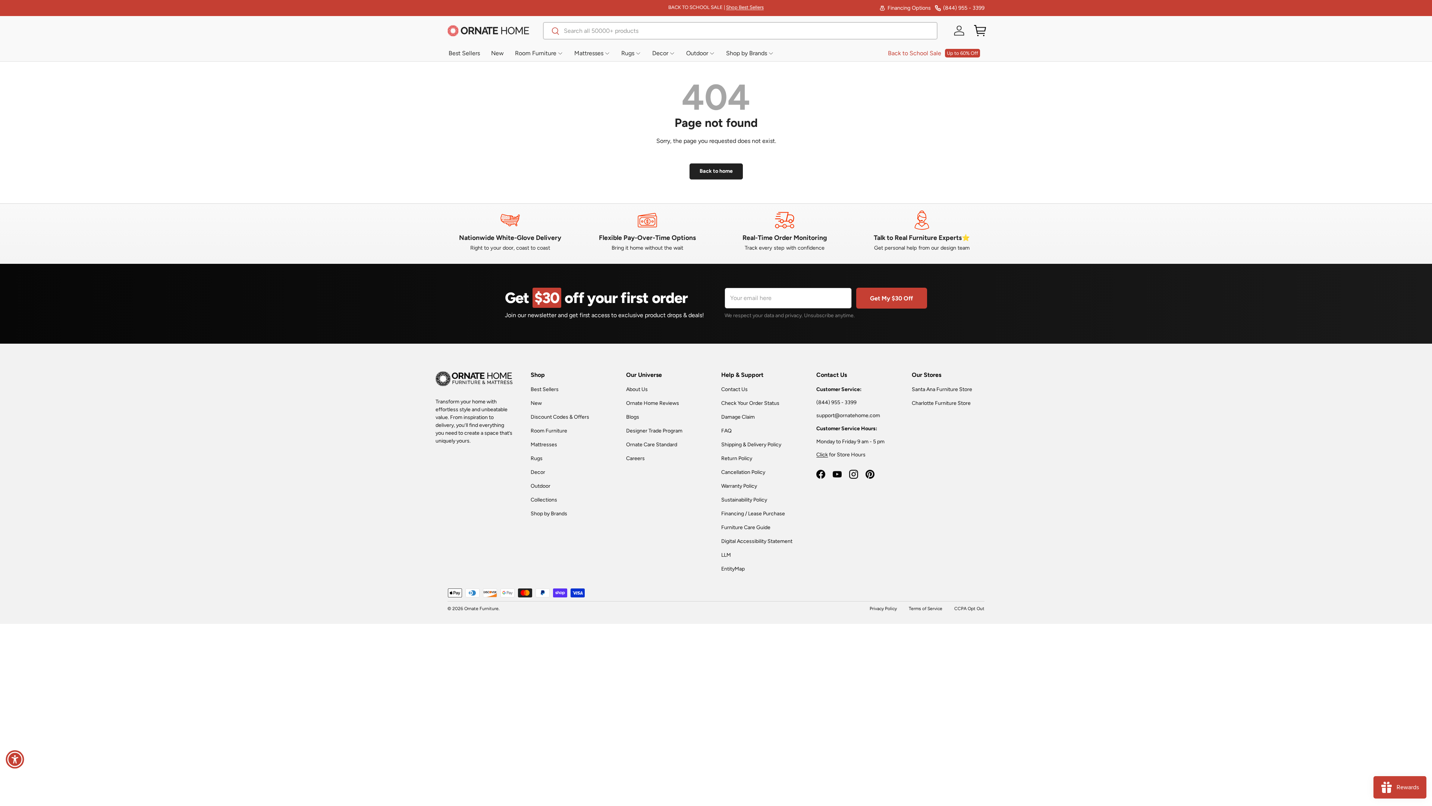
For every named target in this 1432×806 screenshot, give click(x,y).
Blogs (632, 417)
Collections (544, 500)
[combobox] (740, 31)
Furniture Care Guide (745, 527)
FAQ (726, 431)
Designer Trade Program (654, 431)
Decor (538, 472)
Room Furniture (549, 431)
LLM (726, 555)
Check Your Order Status (750, 403)
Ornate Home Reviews (652, 403)
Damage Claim (738, 417)
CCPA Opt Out (969, 608)
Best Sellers (545, 389)
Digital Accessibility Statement (756, 541)
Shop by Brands (549, 513)
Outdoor (540, 486)
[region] (716, 231)
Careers (635, 458)
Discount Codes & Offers (560, 417)
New (536, 403)
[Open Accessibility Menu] (15, 759)
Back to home (716, 171)
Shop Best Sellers (745, 7)
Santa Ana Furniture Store (942, 389)
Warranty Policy (739, 486)
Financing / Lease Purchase (753, 513)
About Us (637, 389)
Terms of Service (925, 608)
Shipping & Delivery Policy (751, 444)
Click (822, 455)
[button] (980, 30)
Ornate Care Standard (651, 444)
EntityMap (733, 569)
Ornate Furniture (481, 608)
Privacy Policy (883, 608)
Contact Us (734, 389)
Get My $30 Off (891, 298)
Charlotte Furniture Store (941, 403)
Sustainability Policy (744, 500)
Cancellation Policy (743, 472)
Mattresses (544, 444)
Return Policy (736, 458)
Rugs (537, 458)
